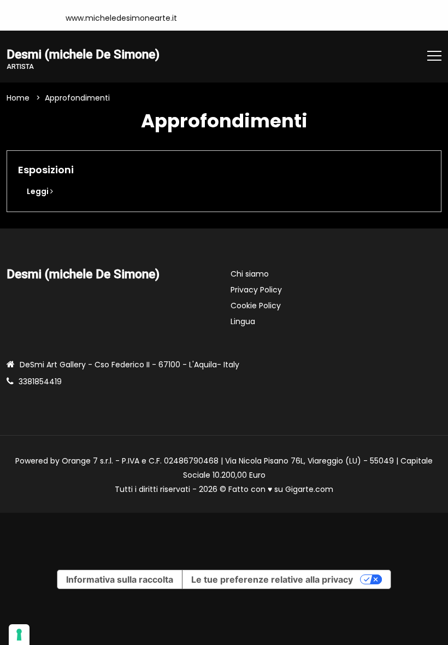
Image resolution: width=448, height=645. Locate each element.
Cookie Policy (256, 305)
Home (18, 98)
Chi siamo (250, 273)
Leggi (38, 191)
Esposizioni (46, 170)
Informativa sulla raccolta (119, 579)
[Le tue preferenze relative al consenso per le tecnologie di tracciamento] (19, 634)
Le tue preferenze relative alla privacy (272, 579)
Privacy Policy (256, 289)
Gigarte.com (309, 489)
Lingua (243, 321)
